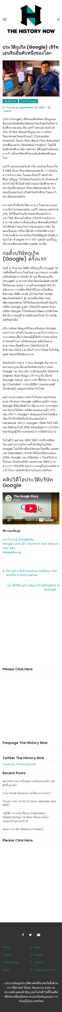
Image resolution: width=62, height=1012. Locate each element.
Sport (6, 970)
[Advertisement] (31, 631)
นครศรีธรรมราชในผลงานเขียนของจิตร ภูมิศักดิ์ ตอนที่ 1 (29, 783)
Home (7, 947)
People (38, 955)
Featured (10, 101)
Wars (37, 947)
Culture (38, 962)
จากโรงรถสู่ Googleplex (18, 539)
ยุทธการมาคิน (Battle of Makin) (23, 829)
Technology (28, 101)
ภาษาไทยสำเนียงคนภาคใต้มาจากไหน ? (27, 793)
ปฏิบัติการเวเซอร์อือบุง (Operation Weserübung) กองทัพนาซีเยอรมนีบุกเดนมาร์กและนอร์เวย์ (26, 817)
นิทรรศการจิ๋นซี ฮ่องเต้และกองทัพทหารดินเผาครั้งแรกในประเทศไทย (31, 573)
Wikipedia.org (12, 552)
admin (7, 111)
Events (7, 955)
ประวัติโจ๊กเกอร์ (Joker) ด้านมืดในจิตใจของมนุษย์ (31, 587)
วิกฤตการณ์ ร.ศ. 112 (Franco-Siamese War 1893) (29, 803)
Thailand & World (45, 970)
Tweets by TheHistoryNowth (19, 764)
